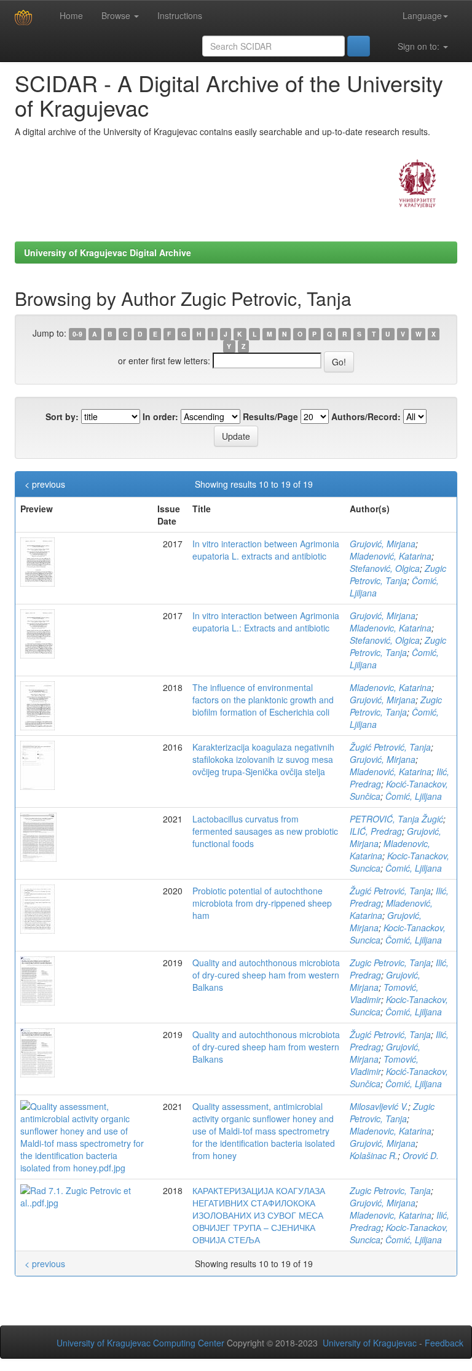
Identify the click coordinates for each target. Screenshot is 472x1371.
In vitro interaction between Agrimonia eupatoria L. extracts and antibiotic (265, 549)
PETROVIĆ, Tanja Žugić (396, 819)
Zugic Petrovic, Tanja (398, 574)
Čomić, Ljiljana (413, 796)
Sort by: (62, 416)
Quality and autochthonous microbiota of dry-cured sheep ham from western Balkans (266, 974)
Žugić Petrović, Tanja (390, 747)
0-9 (77, 333)
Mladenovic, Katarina (390, 628)
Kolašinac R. (374, 1155)
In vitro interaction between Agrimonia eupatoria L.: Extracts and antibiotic (265, 621)
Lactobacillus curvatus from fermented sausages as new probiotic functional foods (265, 831)
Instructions (179, 15)
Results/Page (270, 416)
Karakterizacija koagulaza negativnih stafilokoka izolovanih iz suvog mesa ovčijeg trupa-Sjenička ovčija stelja (263, 759)
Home (70, 15)
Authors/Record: (366, 416)
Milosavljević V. (379, 1106)
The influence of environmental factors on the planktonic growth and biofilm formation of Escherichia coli (263, 699)
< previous (45, 484)
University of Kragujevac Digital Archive (107, 252)
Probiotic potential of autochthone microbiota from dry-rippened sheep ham (262, 903)
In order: (160, 416)
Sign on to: (418, 46)
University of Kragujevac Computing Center (140, 1343)
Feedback (444, 1343)
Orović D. (421, 1155)
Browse (117, 15)
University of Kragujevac (370, 1343)
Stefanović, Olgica (385, 568)
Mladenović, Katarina (390, 556)
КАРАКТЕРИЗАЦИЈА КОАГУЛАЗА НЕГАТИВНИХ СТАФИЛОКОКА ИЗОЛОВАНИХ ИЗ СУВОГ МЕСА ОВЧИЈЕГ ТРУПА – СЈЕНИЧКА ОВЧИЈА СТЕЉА (258, 1215)
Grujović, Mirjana (382, 543)
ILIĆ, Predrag (376, 831)
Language (422, 15)
